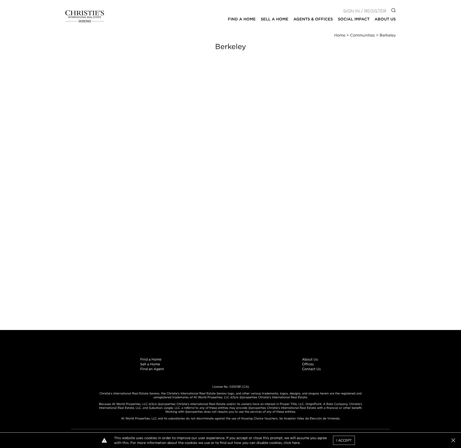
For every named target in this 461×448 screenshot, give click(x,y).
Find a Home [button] (242, 19)
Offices (308, 364)
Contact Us (311, 369)
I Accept (344, 440)
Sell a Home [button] (274, 19)
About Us (310, 359)
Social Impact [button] (354, 19)
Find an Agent (152, 369)
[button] (453, 440)
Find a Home (150, 359)
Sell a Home (150, 364)
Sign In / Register (364, 10)
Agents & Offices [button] (313, 19)
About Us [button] (385, 19)
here (296, 443)
